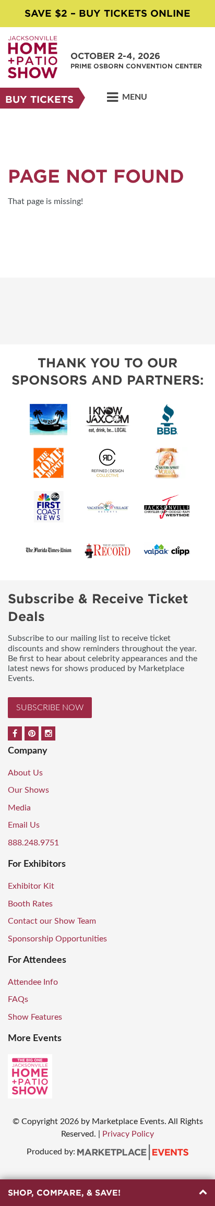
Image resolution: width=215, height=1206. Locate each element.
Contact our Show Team (52, 921)
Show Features (35, 1017)
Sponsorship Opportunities (57, 939)
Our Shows (28, 790)
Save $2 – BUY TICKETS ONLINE (107, 13)
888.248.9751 (33, 843)
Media (19, 808)
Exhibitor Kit (31, 886)
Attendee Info (33, 982)
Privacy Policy (128, 1134)
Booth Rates (30, 904)
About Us (25, 773)
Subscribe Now (49, 707)
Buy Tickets (39, 99)
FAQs (18, 999)
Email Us (24, 825)
